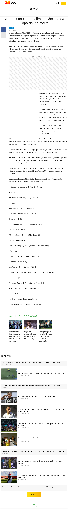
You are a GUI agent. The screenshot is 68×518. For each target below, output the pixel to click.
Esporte (34, 9)
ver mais (33, 494)
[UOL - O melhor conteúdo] (10, 3)
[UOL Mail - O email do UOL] (56, 3)
